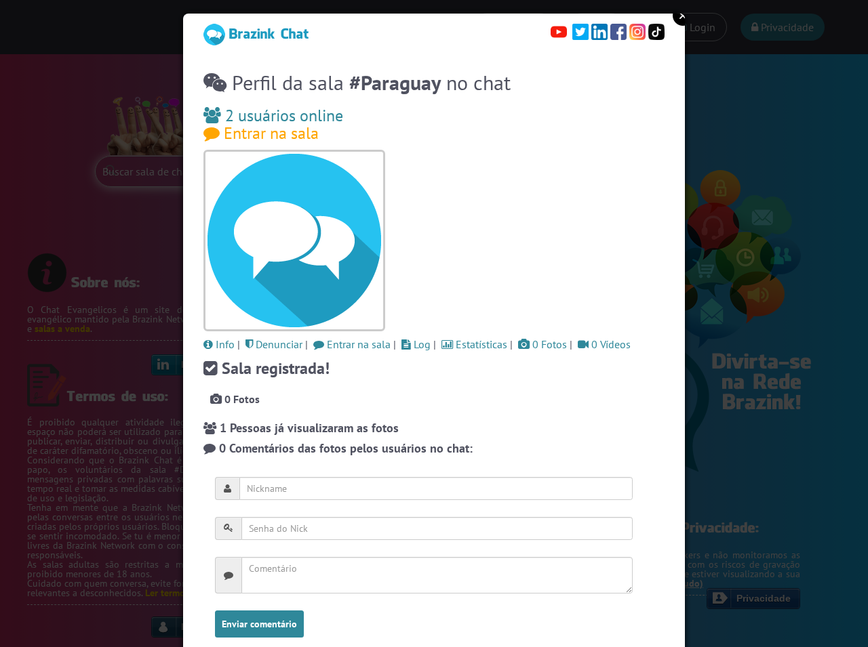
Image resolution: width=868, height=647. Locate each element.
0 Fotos (548, 344)
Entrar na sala (269, 133)
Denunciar (277, 344)
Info (224, 344)
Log (421, 344)
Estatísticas (480, 344)
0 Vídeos (610, 344)
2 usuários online (282, 115)
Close (683, 15)
